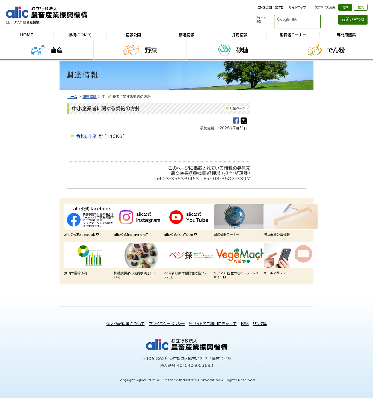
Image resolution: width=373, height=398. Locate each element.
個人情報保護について (125, 324)
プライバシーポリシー (167, 324)
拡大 (361, 7)
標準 (345, 7)
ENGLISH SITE (270, 7)
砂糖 (242, 50)
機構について (80, 35)
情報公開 (133, 35)
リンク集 (260, 324)
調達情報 (186, 35)
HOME (26, 35)
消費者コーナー (293, 35)
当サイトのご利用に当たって (213, 324)
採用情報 (239, 35)
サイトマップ (297, 7)
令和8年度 (86, 136)
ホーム (72, 97)
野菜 (151, 50)
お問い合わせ (353, 19)
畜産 (57, 50)
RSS (245, 324)
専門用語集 (346, 35)
